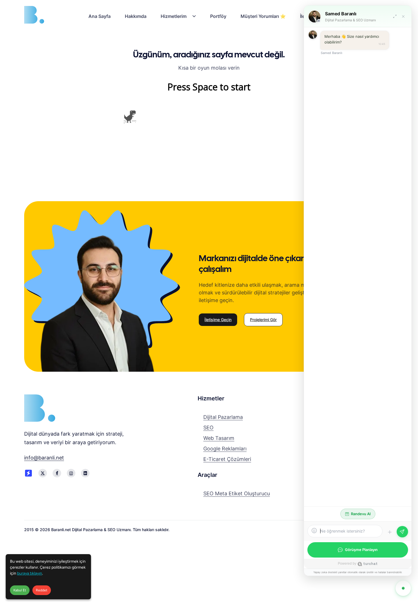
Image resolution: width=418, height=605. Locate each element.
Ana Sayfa (99, 16)
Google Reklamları (225, 449)
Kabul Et (19, 590)
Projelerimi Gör (263, 319)
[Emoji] (314, 531)
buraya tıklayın (29, 573)
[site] (28, 473)
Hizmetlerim (174, 16)
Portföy (218, 16)
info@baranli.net (44, 458)
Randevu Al (361, 514)
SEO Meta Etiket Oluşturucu (236, 493)
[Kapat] (403, 16)
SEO (208, 428)
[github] (85, 473)
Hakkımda (135, 16)
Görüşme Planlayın (361, 549)
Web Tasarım (218, 438)
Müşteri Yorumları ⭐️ (263, 16)
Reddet (41, 590)
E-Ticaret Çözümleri (227, 459)
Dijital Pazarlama (223, 417)
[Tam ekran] (394, 16)
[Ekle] (389, 532)
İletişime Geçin (217, 319)
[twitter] (42, 473)
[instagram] (71, 473)
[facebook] (57, 473)
